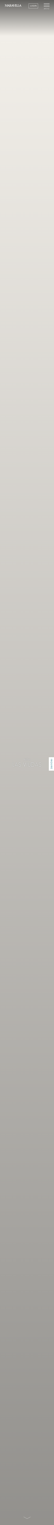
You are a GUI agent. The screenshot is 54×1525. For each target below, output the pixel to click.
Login (33, 6)
